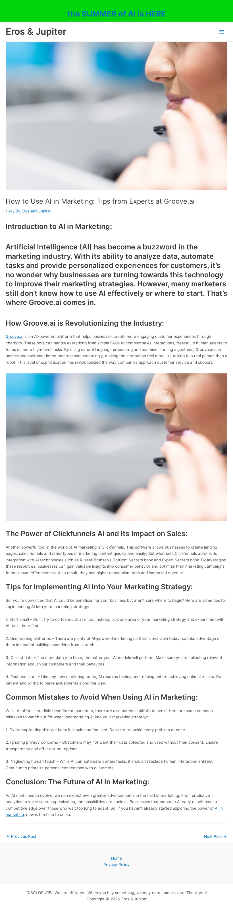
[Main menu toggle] (222, 32)
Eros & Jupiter (36, 31)
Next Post (215, 836)
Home (116, 858)
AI (10, 211)
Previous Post (21, 836)
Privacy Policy (116, 864)
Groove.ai (14, 336)
